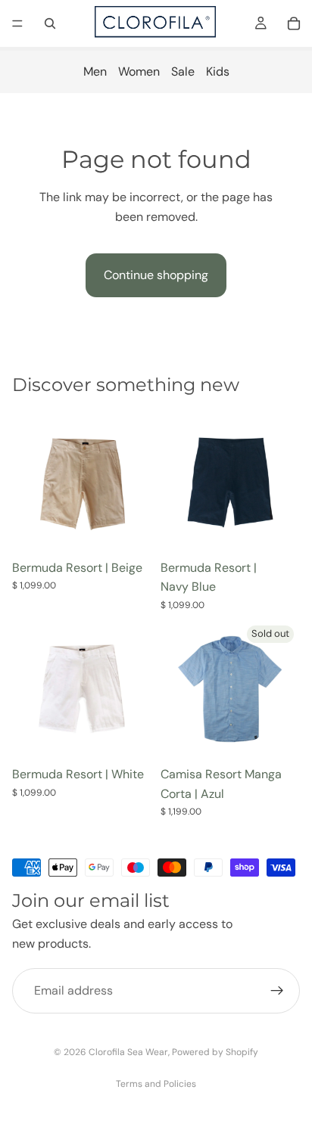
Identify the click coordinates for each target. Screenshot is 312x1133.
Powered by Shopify (215, 1052)
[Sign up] (277, 991)
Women (139, 71)
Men (95, 71)
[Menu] (17, 23)
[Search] (50, 23)
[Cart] (293, 23)
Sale (183, 71)
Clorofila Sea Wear (128, 1052)
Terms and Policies (156, 1084)
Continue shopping (156, 275)
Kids (217, 71)
